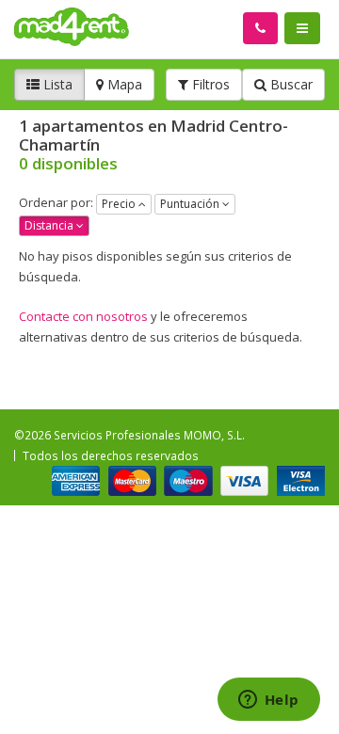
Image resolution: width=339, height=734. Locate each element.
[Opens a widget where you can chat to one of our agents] (268, 701)
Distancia (50, 225)
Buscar (289, 84)
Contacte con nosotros (83, 316)
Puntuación (191, 204)
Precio (120, 204)
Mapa (123, 84)
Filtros (209, 84)
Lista (56, 84)
